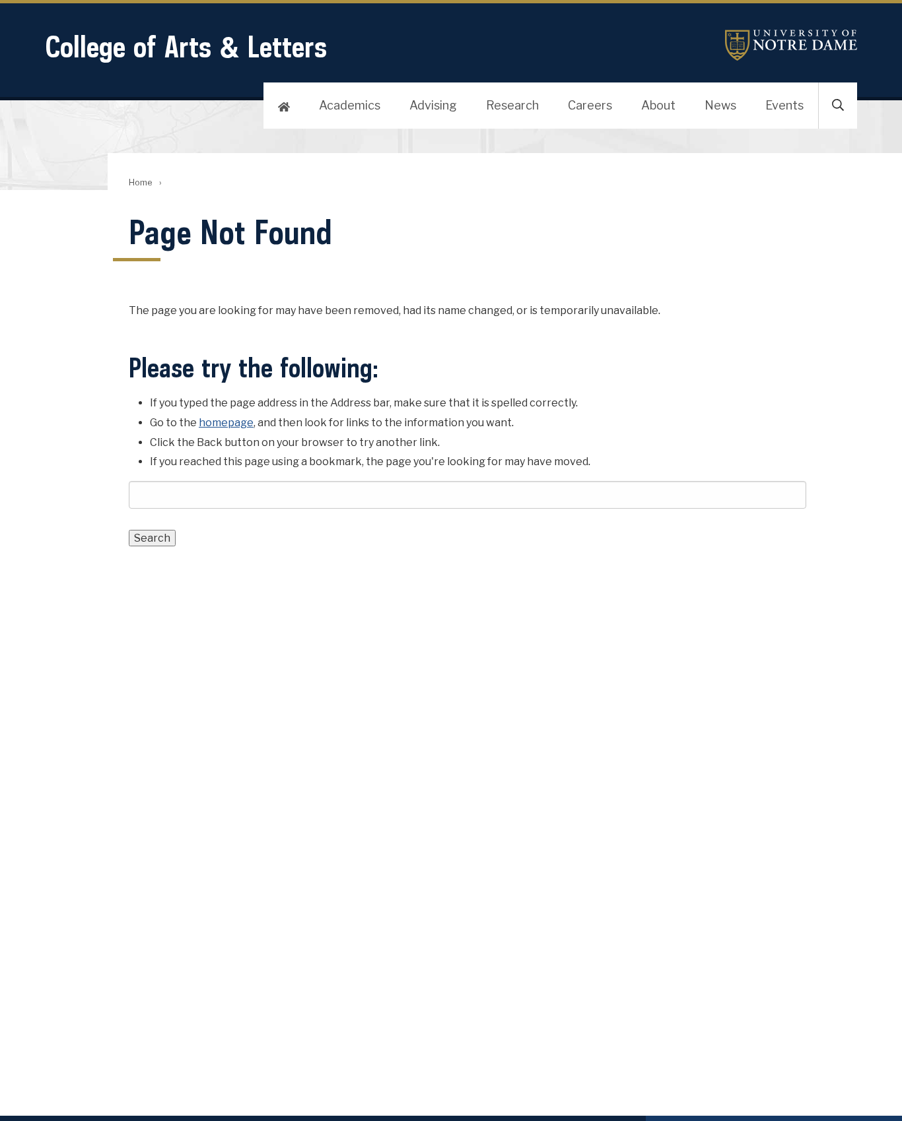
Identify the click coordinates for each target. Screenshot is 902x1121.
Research (512, 105)
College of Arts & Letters (186, 46)
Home (140, 182)
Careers (590, 105)
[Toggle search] (838, 105)
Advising (433, 105)
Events (784, 105)
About (658, 105)
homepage (226, 422)
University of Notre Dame (791, 45)
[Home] (283, 105)
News (720, 105)
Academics (349, 105)
